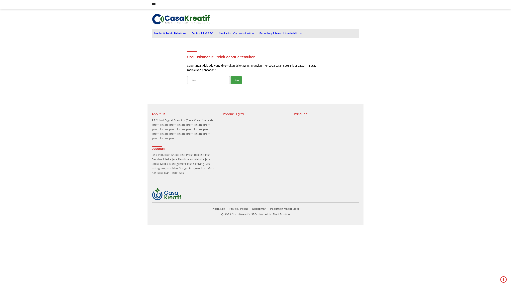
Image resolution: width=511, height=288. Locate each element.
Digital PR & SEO (202, 33)
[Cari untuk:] (209, 80)
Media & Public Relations (170, 33)
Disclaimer (259, 209)
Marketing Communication (236, 33)
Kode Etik (219, 209)
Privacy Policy (239, 209)
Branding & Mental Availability (279, 33)
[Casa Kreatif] (181, 19)
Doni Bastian (281, 214)
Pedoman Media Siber (284, 209)
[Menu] (154, 4)
